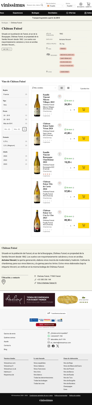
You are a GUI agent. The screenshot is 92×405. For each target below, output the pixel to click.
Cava (65, 389)
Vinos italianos (39, 366)
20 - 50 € (15, 119)
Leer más (6, 49)
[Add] (83, 110)
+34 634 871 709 (56, 336)
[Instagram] (49, 346)
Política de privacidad (60, 395)
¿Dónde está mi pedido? (59, 333)
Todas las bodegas (40, 380)
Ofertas (72, 13)
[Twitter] (58, 346)
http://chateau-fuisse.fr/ (47, 283)
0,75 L (15, 141)
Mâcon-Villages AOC (67, 55)
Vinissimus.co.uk (10, 369)
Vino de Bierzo (69, 372)
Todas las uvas (39, 383)
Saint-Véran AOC (65, 58)
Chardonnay (64, 72)
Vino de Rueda (69, 375)
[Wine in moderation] (46, 325)
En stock (70, 101)
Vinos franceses (40, 369)
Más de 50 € (15, 123)
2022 (15, 160)
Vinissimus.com (9, 363)
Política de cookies (74, 395)
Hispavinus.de (9, 375)
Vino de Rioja (68, 363)
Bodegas (35, 13)
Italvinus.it (7, 372)
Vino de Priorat (69, 369)
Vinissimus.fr (8, 366)
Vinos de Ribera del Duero (73, 366)
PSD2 (35, 320)
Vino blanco (38, 375)
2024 (15, 156)
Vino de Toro (68, 378)
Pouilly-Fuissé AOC (66, 65)
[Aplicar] (24, 129)
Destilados (52, 13)
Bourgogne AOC (65, 62)
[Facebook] (53, 346)
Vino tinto (37, 372)
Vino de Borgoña (69, 380)
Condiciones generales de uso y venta (41, 395)
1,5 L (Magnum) (15, 145)
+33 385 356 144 (44, 279)
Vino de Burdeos (69, 383)
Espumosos (18, 13)
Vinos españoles (40, 363)
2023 (15, 164)
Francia (63, 48)
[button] (80, 5)
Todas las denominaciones (43, 378)
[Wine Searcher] (73, 300)
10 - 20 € (15, 115)
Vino (15, 105)
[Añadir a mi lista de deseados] (59, 96)
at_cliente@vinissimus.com (61, 343)
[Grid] (68, 88)
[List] (61, 88)
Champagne (68, 386)
